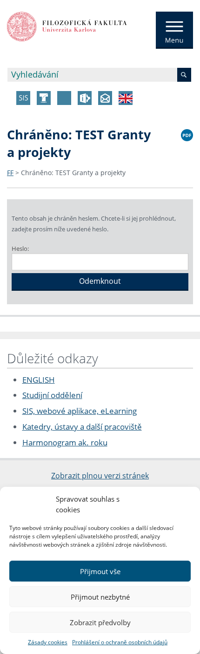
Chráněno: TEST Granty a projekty (73, 172)
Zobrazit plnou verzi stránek (100, 476)
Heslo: (20, 248)
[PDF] (187, 134)
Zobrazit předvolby (100, 622)
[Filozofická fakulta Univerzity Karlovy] (67, 25)
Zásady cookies (47, 642)
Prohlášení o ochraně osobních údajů (119, 642)
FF (10, 172)
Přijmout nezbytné (100, 597)
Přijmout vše (100, 571)
